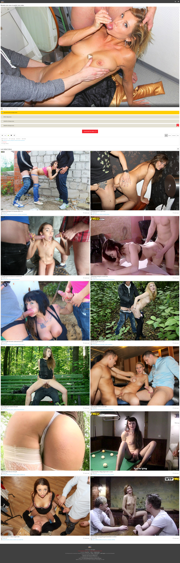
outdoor (8, 214)
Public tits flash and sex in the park (9, 471)
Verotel (92, 553)
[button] (90, 57)
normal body (24, 214)
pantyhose (13, 140)
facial (19, 140)
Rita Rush (4, 141)
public (93, 214)
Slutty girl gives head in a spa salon (99, 406)
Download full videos (90, 131)
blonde (16, 140)
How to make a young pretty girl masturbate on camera (103, 536)
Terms (91, 552)
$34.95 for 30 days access (9, 121)
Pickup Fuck (5, 2)
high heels (98, 344)
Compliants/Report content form (83, 550)
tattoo (9, 140)
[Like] (8, 135)
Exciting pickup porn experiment (98, 211)
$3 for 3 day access (7, 116)
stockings (4, 474)
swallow (13, 279)
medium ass (22, 474)
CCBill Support (102, 553)
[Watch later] (14, 135)
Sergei (4, 143)
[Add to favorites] (11, 135)
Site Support (93, 549)
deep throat (5, 140)
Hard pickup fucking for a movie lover (99, 276)
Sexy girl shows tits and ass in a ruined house (11, 276)
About (166, 135)
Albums (169, 135)
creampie (109, 539)
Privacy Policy (87, 552)
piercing (4, 279)
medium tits (20, 539)
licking (108, 474)
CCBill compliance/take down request (96, 550)
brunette (4, 214)
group (113, 279)
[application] (90, 57)
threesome (22, 140)
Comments (174, 135)
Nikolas (7, 143)
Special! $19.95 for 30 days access (10, 112)
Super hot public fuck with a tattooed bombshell (12, 341)
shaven (101, 214)
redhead (96, 539)
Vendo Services (96, 553)
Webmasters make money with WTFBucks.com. (90, 555)
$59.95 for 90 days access (91, 125)
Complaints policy (97, 552)
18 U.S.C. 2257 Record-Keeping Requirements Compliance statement (90, 558)
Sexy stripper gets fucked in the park (9, 406)
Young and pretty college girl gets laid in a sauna (102, 471)
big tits (97, 279)
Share (178, 135)
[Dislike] (2, 135)
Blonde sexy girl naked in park (97, 341)
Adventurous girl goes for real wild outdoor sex (12, 211)
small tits (19, 214)
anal (101, 344)
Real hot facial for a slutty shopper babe (10, 536)
